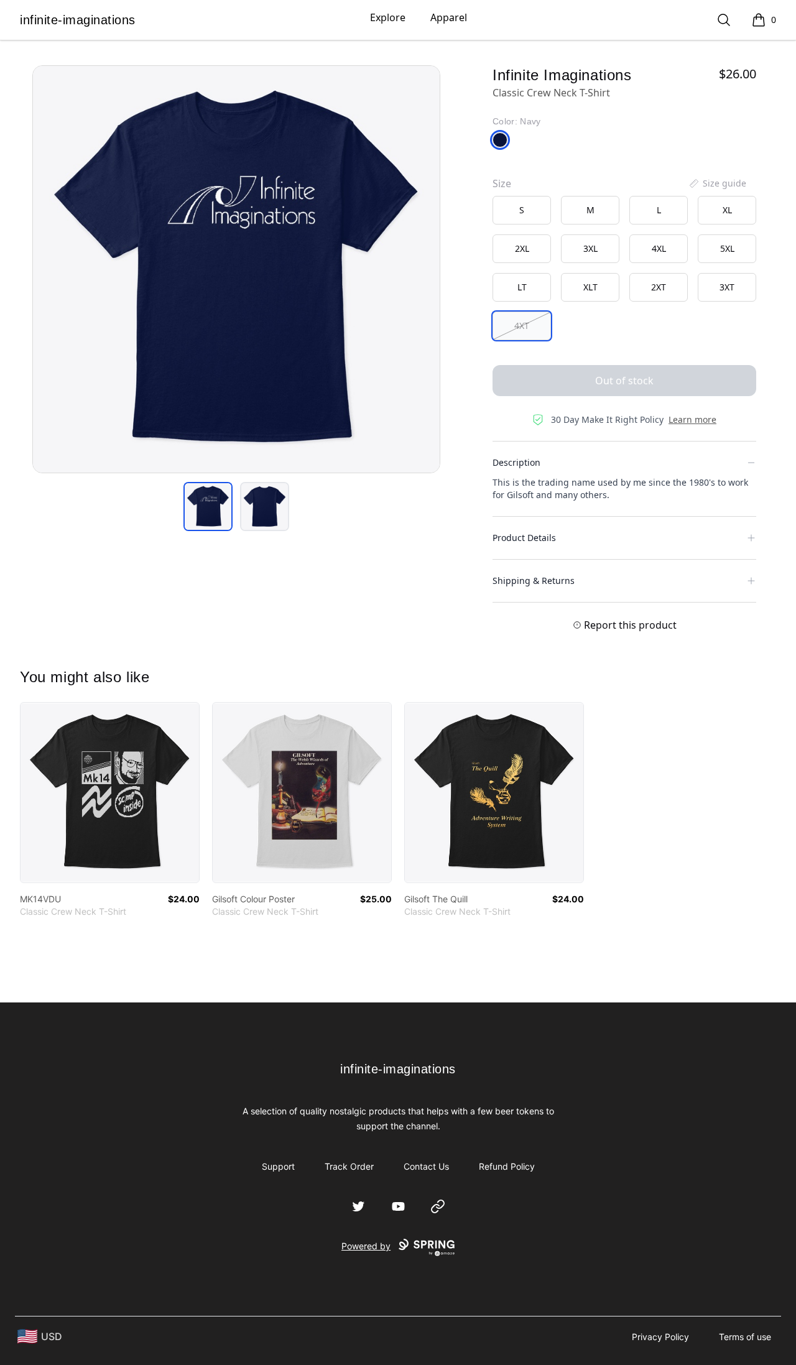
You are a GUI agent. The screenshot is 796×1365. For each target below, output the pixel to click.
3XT (727, 287)
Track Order (349, 1166)
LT (522, 287)
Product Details (524, 538)
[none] (717, 183)
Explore (387, 17)
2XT (658, 287)
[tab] (208, 506)
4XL (659, 248)
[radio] (522, 210)
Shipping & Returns (534, 580)
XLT (590, 287)
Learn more (692, 419)
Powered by (366, 1246)
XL (727, 210)
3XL (590, 248)
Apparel (448, 17)
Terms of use (745, 1336)
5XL (727, 248)
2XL (522, 248)
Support (278, 1166)
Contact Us (426, 1166)
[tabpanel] (236, 269)
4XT (521, 325)
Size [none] (502, 183)
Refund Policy (507, 1166)
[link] (110, 792)
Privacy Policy (660, 1336)
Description (516, 462)
